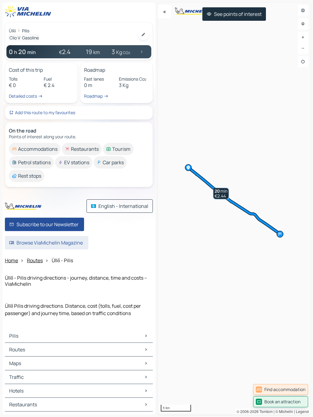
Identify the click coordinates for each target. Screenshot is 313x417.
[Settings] (303, 23)
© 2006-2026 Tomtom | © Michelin (265, 411)
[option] (35, 149)
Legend (302, 411)
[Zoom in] (303, 37)
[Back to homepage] (29, 11)
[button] (221, 193)
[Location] (303, 61)
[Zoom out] (303, 48)
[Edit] (143, 34)
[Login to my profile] (303, 10)
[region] (234, 208)
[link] (280, 389)
